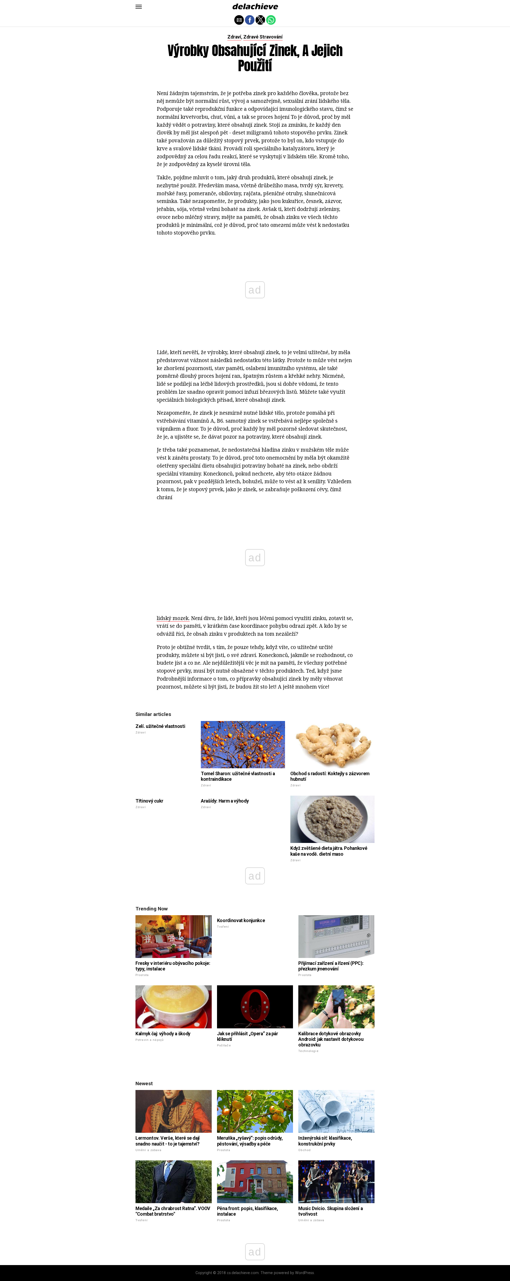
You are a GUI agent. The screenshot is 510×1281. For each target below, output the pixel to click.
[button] (138, 7)
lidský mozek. (173, 618)
